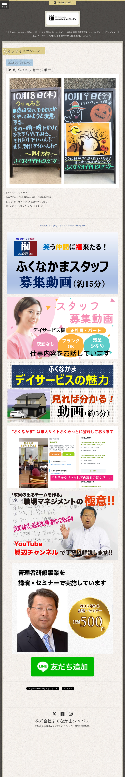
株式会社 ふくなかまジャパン (52, 226)
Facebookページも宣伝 (75, 226)
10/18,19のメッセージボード (30, 70)
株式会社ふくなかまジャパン (62, 721)
